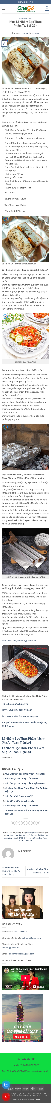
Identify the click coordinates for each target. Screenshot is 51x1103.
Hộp (7, 835)
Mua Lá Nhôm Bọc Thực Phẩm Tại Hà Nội (25, 773)
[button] (3, 8)
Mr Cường (35, 33)
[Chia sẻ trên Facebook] (18, 823)
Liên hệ (45, 1095)
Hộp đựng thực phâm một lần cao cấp (25, 835)
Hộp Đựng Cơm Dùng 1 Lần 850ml (21, 805)
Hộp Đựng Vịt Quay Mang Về (19, 796)
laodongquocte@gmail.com (21, 953)
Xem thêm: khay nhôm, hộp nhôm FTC (19, 640)
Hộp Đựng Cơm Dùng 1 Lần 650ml (21, 778)
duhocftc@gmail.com (31, 937)
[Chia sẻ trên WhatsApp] (13, 823)
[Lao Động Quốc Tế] (25, 8)
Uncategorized (25, 18)
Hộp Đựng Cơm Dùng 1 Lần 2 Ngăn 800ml (25, 783)
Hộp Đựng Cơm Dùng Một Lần (19, 801)
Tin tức (14, 1093)
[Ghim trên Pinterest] (33, 823)
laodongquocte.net (11, 947)
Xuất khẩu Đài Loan (37, 1093)
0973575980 (21, 931)
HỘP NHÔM (22, 838)
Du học (22, 1093)
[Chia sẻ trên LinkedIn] (37, 823)
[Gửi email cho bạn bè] (28, 823)
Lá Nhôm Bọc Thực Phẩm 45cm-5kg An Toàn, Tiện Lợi (11, 870)
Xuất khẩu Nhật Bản (21, 1095)
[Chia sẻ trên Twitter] (23, 823)
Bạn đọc (36, 1095)
